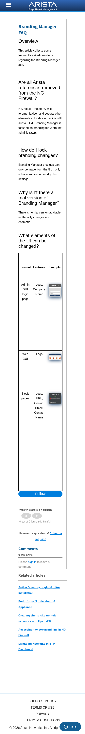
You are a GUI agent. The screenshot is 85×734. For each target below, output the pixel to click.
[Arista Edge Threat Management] (42, 6)
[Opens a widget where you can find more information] (70, 727)
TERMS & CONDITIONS (42, 720)
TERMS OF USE (43, 707)
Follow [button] (40, 494)
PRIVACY (43, 714)
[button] (26, 516)
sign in (32, 562)
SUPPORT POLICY (42, 701)
